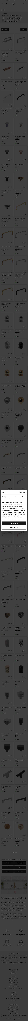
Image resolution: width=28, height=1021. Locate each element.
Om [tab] (23, 496)
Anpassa (13, 527)
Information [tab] (14, 496)
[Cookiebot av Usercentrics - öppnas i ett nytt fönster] (19, 492)
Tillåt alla (14, 523)
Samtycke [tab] (5, 496)
